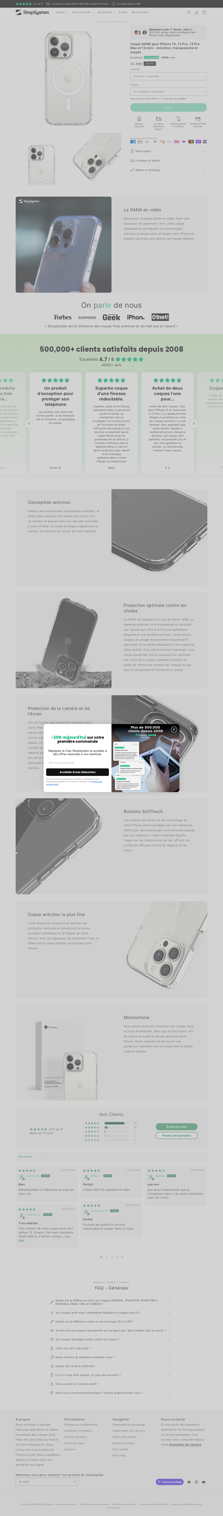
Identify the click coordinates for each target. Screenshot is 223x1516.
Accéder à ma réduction (77, 772)
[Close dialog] (174, 729)
